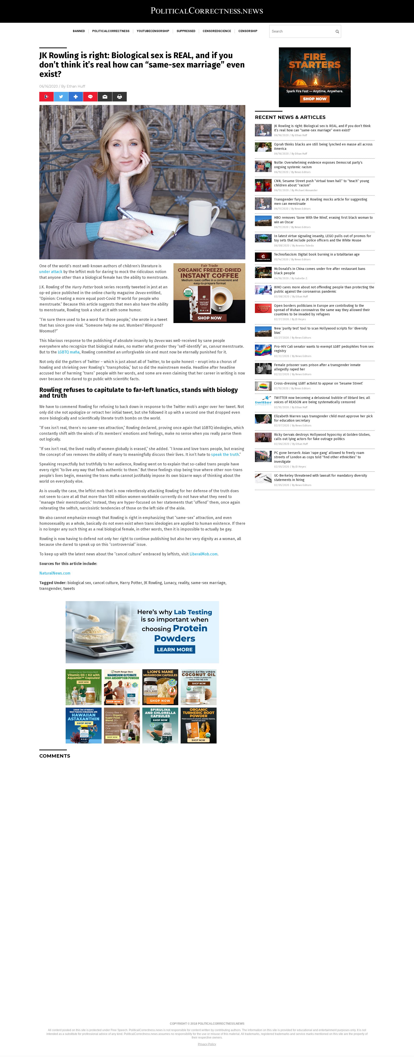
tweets (69, 588)
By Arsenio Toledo (303, 245)
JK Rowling (153, 583)
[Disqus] (142, 822)
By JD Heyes (299, 319)
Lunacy (170, 583)
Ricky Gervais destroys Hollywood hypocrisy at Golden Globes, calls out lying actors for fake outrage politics (322, 437)
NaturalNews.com (54, 573)
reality (183, 583)
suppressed (186, 31)
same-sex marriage (208, 583)
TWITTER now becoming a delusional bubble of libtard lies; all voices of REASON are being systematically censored (322, 400)
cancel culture (105, 583)
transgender (50, 588)
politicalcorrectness (110, 31)
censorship (247, 31)
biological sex (79, 583)
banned (79, 31)
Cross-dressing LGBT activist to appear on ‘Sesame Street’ (318, 383)
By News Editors (300, 172)
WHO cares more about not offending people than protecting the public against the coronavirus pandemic (324, 289)
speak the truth (225, 454)
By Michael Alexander (304, 190)
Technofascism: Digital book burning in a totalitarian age (317, 254)
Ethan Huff (76, 86)
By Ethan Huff (299, 135)
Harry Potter (131, 583)
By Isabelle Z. (300, 278)
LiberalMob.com (204, 554)
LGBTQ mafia (69, 352)
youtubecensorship (153, 31)
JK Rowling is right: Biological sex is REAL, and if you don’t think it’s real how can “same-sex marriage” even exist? (322, 128)
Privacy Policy (207, 1044)
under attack (50, 271)
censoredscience (217, 31)
